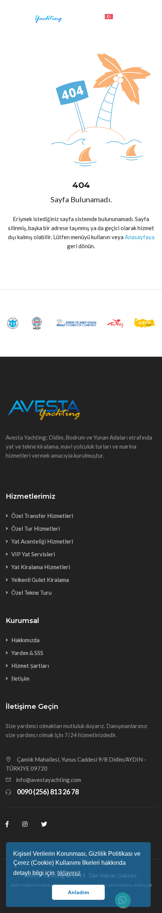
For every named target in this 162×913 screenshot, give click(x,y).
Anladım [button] (78, 892)
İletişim (20, 678)
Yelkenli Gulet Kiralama (40, 579)
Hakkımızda (25, 640)
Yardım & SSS (27, 652)
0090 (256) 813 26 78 (48, 792)
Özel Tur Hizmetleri (35, 528)
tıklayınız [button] (69, 873)
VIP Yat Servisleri (33, 554)
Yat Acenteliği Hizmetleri (42, 541)
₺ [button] (127, 16)
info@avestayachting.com (48, 779)
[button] (111, 16)
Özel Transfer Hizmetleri (42, 515)
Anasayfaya (139, 237)
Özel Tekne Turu (31, 592)
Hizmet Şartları (30, 665)
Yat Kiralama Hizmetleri (40, 566)
